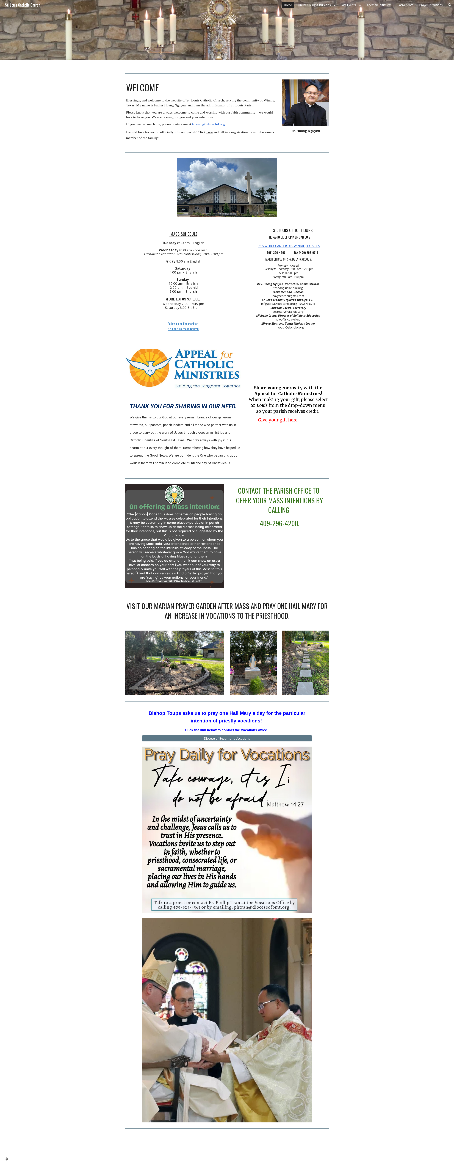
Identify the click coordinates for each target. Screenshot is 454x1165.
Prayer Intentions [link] (431, 5)
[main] (201, 87)
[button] (449, 5)
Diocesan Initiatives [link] (379, 5)
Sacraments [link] (405, 5)
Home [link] (288, 5)
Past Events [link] (348, 5)
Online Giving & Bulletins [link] (314, 5)
